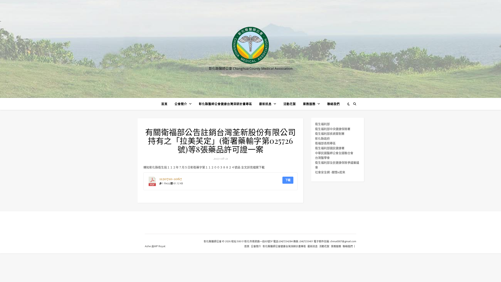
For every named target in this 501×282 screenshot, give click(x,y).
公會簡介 (181, 104)
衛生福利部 (322, 124)
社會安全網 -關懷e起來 (330, 172)
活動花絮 (289, 104)
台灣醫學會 (322, 158)
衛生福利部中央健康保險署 (332, 129)
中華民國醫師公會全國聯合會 (334, 153)
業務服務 (309, 104)
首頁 (164, 104)
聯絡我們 (333, 104)
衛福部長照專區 (325, 143)
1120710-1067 (170, 178)
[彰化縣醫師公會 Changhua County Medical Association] (250, 45)
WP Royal (159, 246)
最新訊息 (265, 104)
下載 (287, 180)
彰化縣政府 (322, 138)
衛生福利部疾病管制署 (329, 134)
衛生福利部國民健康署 (329, 148)
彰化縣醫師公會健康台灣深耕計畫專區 (225, 104)
